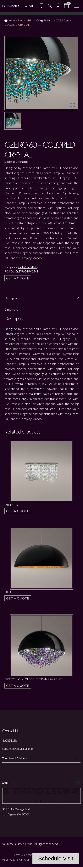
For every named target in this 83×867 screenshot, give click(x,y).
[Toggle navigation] (76, 6)
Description (11, 298)
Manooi (24, 161)
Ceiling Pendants (44, 20)
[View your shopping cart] (66, 6)
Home (12, 20)
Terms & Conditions (24, 855)
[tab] (41, 298)
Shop (20, 20)
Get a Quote (17, 278)
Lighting (29, 20)
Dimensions (11, 309)
